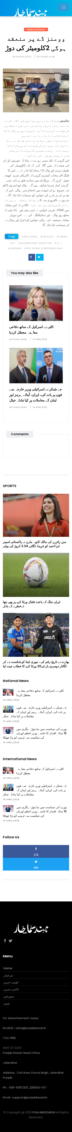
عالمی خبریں (11, 989)
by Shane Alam (46, 56)
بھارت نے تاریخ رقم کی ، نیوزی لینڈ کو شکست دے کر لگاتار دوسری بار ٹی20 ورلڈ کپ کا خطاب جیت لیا (36, 664)
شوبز (6, 1003)
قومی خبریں (10, 982)
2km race (47, 236)
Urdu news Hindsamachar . (44, 248)
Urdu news (30, 236)
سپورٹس (8, 996)
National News (36, 29)
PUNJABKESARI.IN (43, 1112)
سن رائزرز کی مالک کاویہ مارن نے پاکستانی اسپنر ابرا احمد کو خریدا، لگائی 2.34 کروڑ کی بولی (34, 544)
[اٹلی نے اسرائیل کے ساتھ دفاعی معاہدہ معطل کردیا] (36, 303)
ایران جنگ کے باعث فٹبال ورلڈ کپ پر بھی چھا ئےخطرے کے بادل (31, 604)
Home (7, 968)
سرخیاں (8, 975)
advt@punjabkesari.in (31, 1028)
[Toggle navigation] (63, 7)
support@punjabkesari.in (29, 1097)
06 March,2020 (21, 56)
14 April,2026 (40, 339)
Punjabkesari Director (35, 243)
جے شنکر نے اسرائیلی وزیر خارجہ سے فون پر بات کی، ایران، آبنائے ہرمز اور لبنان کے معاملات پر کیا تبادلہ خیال (35, 395)
